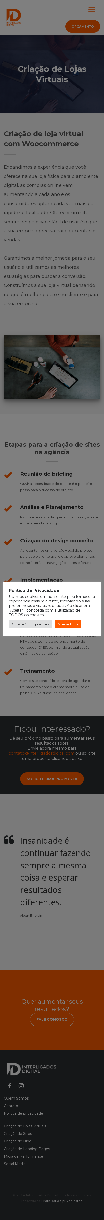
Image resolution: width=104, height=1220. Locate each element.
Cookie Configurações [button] (30, 624)
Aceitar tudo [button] (68, 624)
